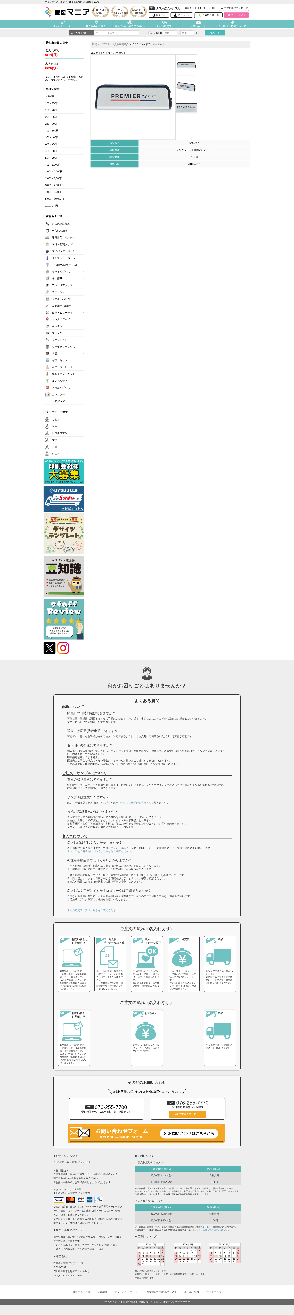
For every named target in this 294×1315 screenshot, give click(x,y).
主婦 (54, 446)
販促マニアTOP (100, 44)
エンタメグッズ (61, 319)
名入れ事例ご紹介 (96, 26)
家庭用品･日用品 (61, 305)
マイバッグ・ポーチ (63, 251)
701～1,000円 (53, 164)
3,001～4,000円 (54, 185)
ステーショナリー (62, 292)
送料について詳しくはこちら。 (217, 1230)
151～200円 (52, 110)
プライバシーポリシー (127, 1292)
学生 (54, 426)
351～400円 (52, 137)
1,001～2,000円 (54, 171)
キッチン (57, 326)
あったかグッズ (61, 387)
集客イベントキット (63, 374)
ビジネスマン (59, 433)
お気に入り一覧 (210, 15)
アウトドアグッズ (62, 285)
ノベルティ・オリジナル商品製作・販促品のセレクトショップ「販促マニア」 (142, 1302)
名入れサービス (62, 26)
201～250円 (52, 117)
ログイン (161, 14)
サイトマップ (214, 1292)
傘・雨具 (57, 278)
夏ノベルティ (59, 380)
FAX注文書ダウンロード (188, 1114)
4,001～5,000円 (54, 192)
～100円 (49, 96)
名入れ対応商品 (61, 224)
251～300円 (52, 123)
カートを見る (238, 14)
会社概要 (102, 1292)
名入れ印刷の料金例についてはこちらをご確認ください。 (100, 851)
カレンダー (58, 394)
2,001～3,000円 (54, 178)
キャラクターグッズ (63, 346)
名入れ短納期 (59, 230)
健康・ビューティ (62, 312)
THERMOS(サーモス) (64, 264)
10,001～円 (51, 205)
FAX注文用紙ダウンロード (234, 8)
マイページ (183, 14)
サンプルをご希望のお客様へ (132, 802)
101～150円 (52, 103)
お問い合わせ (198, 26)
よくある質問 (164, 26)
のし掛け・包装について (232, 26)
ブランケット (59, 333)
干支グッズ (58, 401)
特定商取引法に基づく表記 (162, 1292)
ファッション (59, 340)
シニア (56, 453)
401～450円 (52, 144)
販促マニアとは (82, 1292)
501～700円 (52, 158)
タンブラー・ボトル (63, 258)
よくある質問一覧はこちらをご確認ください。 (94, 910)
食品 (54, 353)
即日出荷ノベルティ (63, 237)
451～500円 (52, 151)
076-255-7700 (107, 1107)
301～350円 (52, 130)
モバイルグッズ (61, 271)
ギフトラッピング (62, 367)
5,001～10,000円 (54, 198)
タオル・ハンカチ (62, 299)
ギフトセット (59, 360)
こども (56, 419)
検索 (215, 32)
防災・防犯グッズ (62, 244)
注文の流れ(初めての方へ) (130, 26)
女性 (54, 440)
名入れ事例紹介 (120, 44)
